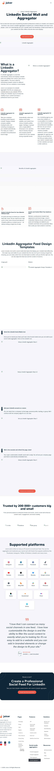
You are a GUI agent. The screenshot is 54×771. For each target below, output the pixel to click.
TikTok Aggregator (33, 757)
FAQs (45, 755)
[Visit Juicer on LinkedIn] (9, 742)
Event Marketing (47, 728)
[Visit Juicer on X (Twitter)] (5, 742)
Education (46, 725)
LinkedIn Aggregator (34, 760)
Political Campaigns (46, 735)
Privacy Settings (22, 750)
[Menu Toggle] (51, 3)
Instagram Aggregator (34, 754)
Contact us (20, 732)
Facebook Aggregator (34, 751)
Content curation (33, 732)
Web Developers (47, 738)
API (30, 721)
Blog (45, 752)
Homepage (20, 721)
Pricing (19, 724)
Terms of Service (21, 735)
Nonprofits (46, 731)
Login (19, 727)
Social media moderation (32, 729)
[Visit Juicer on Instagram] (5, 745)
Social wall (32, 735)
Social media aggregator (32, 725)
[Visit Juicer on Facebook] (1, 742)
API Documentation (48, 750)
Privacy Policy (21, 738)
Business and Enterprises (46, 722)
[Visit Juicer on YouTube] (1, 745)
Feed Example (47, 758)
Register (20, 730)
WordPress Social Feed (34, 738)
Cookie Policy (21, 741)
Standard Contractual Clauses (20, 745)
